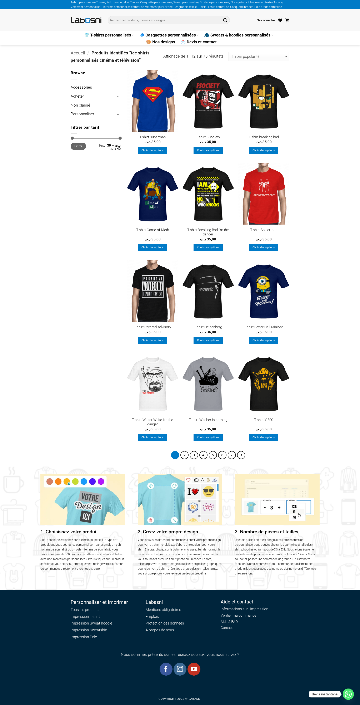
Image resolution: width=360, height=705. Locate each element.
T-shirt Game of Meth (152, 230)
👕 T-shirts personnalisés (107, 35)
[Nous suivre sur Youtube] (194, 669)
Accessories (81, 87)
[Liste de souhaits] (280, 20)
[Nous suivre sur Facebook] (166, 669)
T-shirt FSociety (208, 137)
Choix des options (152, 150)
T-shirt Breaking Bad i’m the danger (208, 232)
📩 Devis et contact (198, 41)
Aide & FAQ (229, 622)
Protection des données (165, 623)
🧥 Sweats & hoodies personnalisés (237, 35)
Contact (227, 628)
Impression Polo (84, 637)
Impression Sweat (85, 623)
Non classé (80, 105)
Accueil (78, 52)
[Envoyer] (225, 20)
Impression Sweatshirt (89, 630)
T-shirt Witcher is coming (208, 420)
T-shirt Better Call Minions (264, 327)
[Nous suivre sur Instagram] (180, 669)
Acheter (77, 96)
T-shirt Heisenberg (208, 327)
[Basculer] (118, 96)
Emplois (152, 616)
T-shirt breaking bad (264, 137)
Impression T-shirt (85, 616)
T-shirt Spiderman (263, 230)
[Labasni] (86, 20)
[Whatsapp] (348, 694)
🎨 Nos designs (160, 41)
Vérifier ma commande (238, 615)
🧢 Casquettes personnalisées (167, 35)
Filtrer (78, 146)
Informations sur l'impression (244, 609)
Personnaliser (82, 114)
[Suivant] (241, 455)
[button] (266, 20)
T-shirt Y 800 (263, 420)
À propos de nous (160, 630)
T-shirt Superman (152, 137)
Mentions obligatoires (163, 609)
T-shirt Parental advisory (152, 327)
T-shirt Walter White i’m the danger (152, 422)
